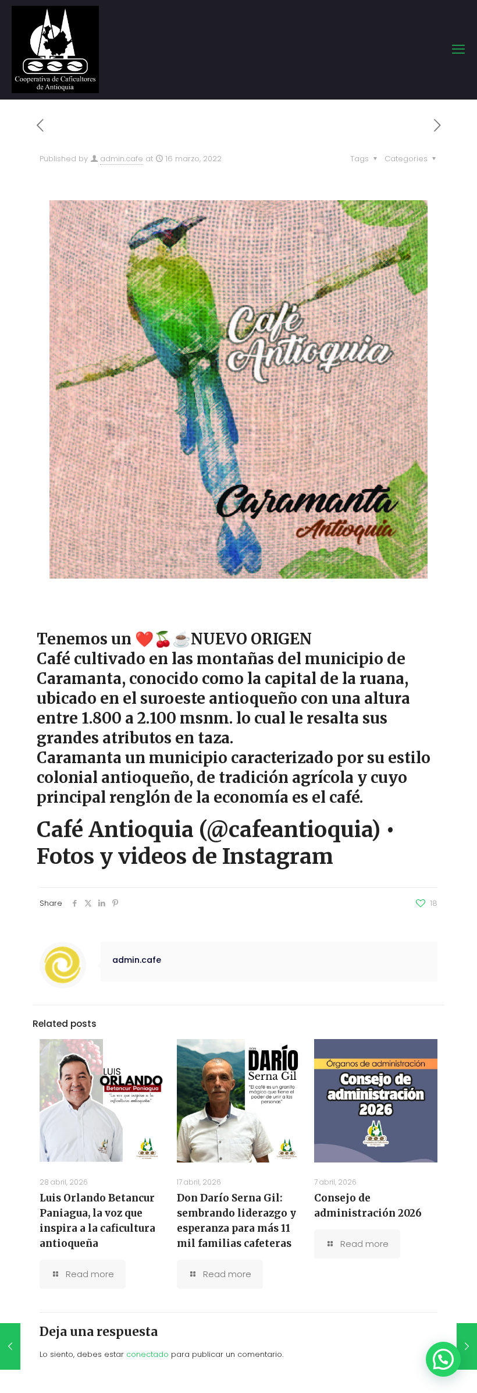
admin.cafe (121, 158)
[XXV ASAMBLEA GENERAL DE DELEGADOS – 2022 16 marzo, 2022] (10, 1346)
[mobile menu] (458, 49)
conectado (147, 1354)
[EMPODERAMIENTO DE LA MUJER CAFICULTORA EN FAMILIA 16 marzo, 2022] (467, 1346)
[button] (443, 1359)
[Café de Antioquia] (55, 49)
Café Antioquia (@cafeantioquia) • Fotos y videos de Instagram (216, 843)
